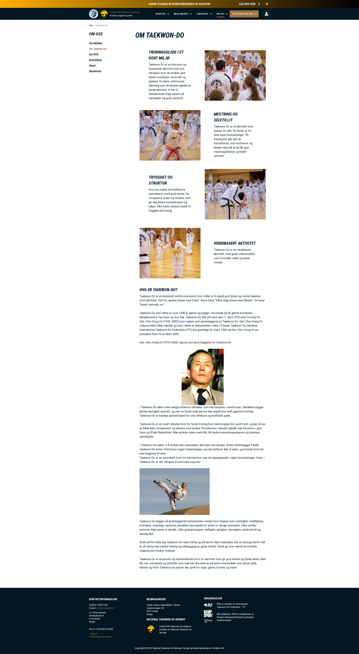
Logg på (266, 13)
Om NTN (93, 54)
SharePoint (95, 71)
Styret (92, 65)
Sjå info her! (247, 4)
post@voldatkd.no (105, 608)
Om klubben (95, 43)
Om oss (220, 14)
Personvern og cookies (100, 636)
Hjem (91, 25)
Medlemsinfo (181, 14)
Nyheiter (160, 14)
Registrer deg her (243, 14)
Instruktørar (95, 60)
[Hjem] (93, 13)
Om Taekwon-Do (98, 48)
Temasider (202, 14)
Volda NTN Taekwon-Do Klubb (125, 12)
